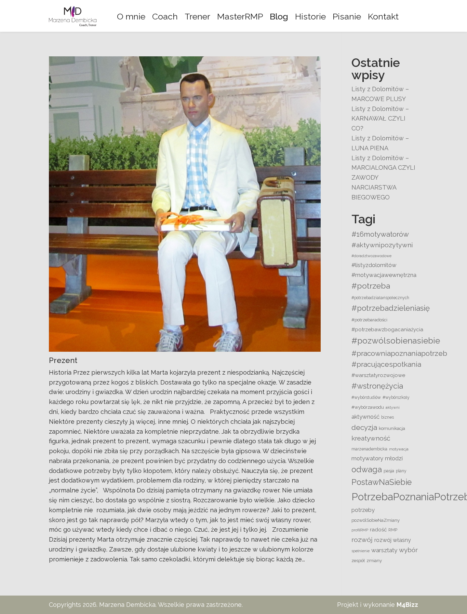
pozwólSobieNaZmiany (375, 520)
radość (378, 530)
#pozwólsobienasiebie (395, 341)
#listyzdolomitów (374, 265)
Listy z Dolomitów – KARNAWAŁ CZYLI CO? (380, 118)
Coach (165, 16)
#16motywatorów (380, 234)
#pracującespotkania (386, 364)
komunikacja (392, 428)
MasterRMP (240, 16)
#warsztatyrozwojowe (378, 375)
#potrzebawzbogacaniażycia (387, 329)
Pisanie (347, 16)
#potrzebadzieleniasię (390, 308)
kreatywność (370, 438)
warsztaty (384, 550)
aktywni (393, 407)
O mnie (131, 16)
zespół (358, 560)
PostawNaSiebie (381, 482)
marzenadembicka (369, 449)
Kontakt (383, 16)
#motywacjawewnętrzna (383, 274)
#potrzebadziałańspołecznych (380, 297)
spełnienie (360, 551)
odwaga (366, 469)
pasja (389, 470)
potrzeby (363, 509)
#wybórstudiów (366, 397)
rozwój (362, 540)
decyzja (364, 427)
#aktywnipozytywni (382, 245)
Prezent (63, 360)
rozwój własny (392, 540)
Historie (310, 16)
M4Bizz (407, 604)
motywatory (367, 458)
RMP (392, 530)
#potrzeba (370, 285)
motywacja (399, 449)
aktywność (365, 416)
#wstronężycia (377, 385)
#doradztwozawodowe (371, 256)
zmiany (374, 560)
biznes (387, 417)
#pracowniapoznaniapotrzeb (399, 353)
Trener (197, 16)
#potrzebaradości (369, 319)
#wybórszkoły (396, 397)
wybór (408, 550)
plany (401, 471)
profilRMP (359, 530)
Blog (279, 16)
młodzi (394, 458)
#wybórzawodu (367, 407)
